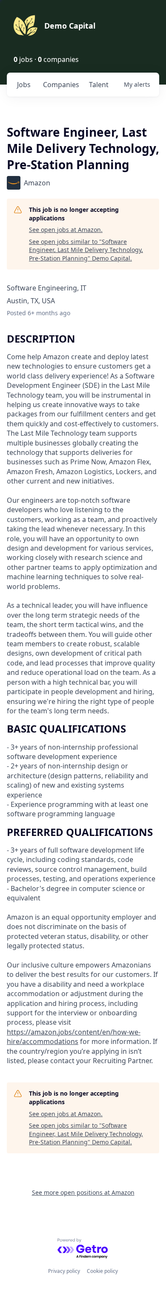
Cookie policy (102, 1271)
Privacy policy (64, 1271)
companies (61, 84)
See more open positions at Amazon (83, 1192)
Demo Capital (69, 26)
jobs (24, 84)
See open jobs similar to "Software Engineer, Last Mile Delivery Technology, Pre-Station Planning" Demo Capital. (86, 249)
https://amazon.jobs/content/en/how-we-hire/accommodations (73, 1036)
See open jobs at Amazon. (66, 230)
